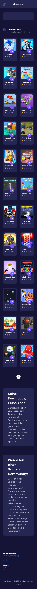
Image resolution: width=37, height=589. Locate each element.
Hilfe (4, 567)
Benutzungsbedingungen (12, 556)
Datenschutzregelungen (11, 558)
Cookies (5, 560)
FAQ (4, 570)
